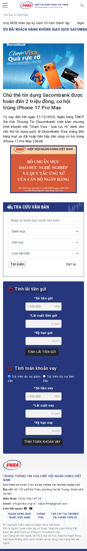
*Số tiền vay (43, 388)
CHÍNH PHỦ (41, 515)
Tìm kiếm (17, 264)
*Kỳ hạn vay (43, 423)
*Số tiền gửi (43, 298)
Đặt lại (71, 264)
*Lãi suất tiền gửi (43, 315)
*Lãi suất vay (43, 405)
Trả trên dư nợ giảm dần (24, 379)
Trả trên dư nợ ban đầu (58, 379)
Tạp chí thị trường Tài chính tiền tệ (65, 515)
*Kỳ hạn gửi (43, 333)
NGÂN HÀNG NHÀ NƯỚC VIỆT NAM (19, 515)
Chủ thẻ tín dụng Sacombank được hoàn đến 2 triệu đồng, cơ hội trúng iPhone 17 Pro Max (43, 101)
